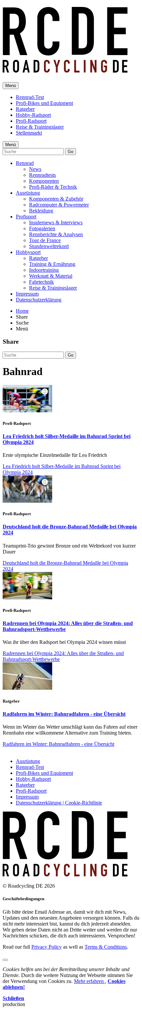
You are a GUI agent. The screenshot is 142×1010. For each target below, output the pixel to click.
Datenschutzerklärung (38, 299)
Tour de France (45, 240)
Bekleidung (41, 210)
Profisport (26, 216)
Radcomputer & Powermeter (59, 204)
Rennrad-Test (30, 97)
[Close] (5, 960)
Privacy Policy (46, 947)
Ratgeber (25, 109)
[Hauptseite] (65, 69)
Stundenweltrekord (49, 246)
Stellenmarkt (29, 133)
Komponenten (44, 181)
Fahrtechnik (41, 282)
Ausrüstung (28, 193)
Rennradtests (42, 175)
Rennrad (25, 163)
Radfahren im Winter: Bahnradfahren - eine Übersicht (64, 714)
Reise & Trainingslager (40, 127)
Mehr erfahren (89, 981)
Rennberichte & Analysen (56, 234)
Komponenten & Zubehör (56, 199)
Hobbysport (28, 252)
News (35, 169)
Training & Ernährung (52, 264)
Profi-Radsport (31, 121)
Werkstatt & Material (50, 276)
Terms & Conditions (106, 947)
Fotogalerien (42, 228)
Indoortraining (44, 270)
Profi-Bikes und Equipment (44, 103)
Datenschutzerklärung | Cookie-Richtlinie (59, 802)
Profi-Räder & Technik (53, 187)
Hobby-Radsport (33, 115)
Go (70, 151)
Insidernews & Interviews (56, 222)
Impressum (27, 294)
